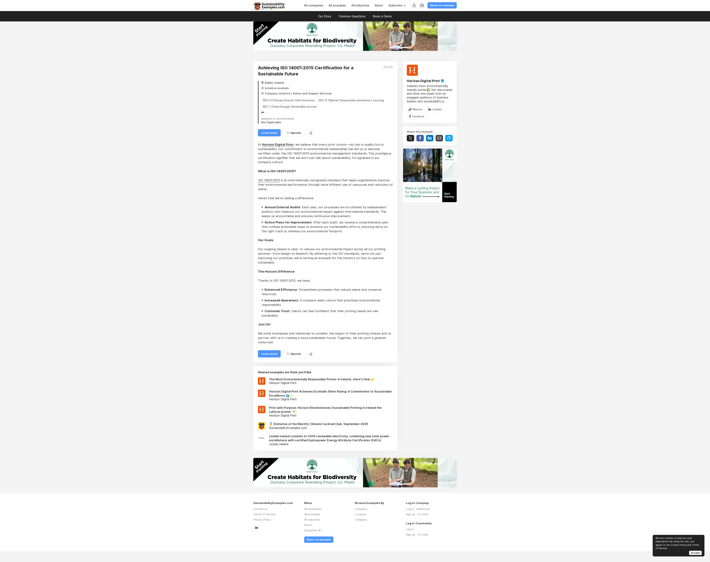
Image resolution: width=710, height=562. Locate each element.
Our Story (324, 16)
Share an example (442, 5)
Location (360, 514)
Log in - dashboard (418, 509)
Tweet (410, 138)
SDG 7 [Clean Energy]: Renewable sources (290, 106)
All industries (360, 5)
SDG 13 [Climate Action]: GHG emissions (289, 100)
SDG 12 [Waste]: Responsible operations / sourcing (351, 100)
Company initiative (277, 93)
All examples (337, 5)
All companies (313, 5)
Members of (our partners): (278, 119)
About (379, 5)
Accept (695, 552)
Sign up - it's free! (417, 514)
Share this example (310, 133)
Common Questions (352, 16)
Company (361, 509)
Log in (410, 529)
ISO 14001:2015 (269, 180)
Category (361, 519)
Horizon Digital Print (423, 81)
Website (417, 109)
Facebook (418, 116)
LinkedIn (256, 528)
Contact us (260, 509)
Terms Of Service (264, 514)
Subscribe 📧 (397, 5)
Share (420, 138)
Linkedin (437, 109)
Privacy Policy (262, 519)
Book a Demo (382, 16)
